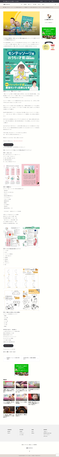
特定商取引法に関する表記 (47, 433)
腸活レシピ (29, 4)
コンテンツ (7, 32)
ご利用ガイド (45, 431)
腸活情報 (25, 4)
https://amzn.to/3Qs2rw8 (18, 140)
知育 (14, 349)
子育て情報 (34, 4)
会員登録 (41, 1)
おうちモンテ (6, 349)
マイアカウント (22, 433)
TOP (21, 4)
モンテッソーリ (10, 349)
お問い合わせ (45, 436)
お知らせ (39, 4)
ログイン (46, 1)
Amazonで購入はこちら (8, 144)
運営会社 (33, 433)
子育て (13, 349)
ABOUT (43, 4)
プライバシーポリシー (47, 434)
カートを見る (21, 434)
